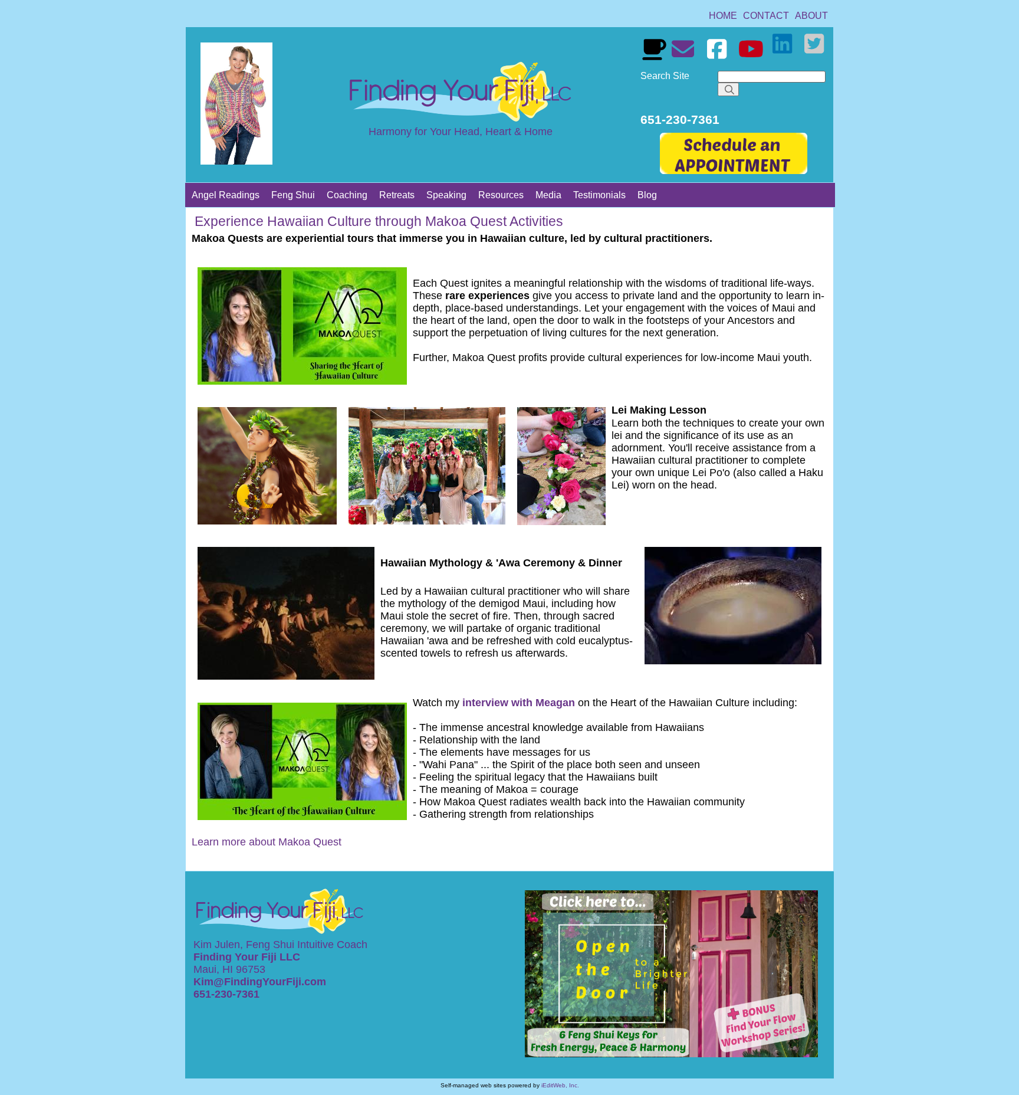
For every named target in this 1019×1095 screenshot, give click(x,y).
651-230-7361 (227, 994)
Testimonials (599, 195)
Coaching (347, 195)
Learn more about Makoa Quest (266, 842)
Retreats (397, 195)
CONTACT (766, 16)
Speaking (446, 195)
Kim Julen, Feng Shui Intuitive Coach (280, 944)
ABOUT (811, 16)
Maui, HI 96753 (229, 969)
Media (548, 195)
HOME (723, 16)
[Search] (728, 89)
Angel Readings (225, 195)
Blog (647, 195)
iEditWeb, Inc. (560, 1085)
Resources (501, 195)
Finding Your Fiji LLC (248, 957)
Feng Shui (293, 195)
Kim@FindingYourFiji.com (259, 982)
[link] (722, 15)
